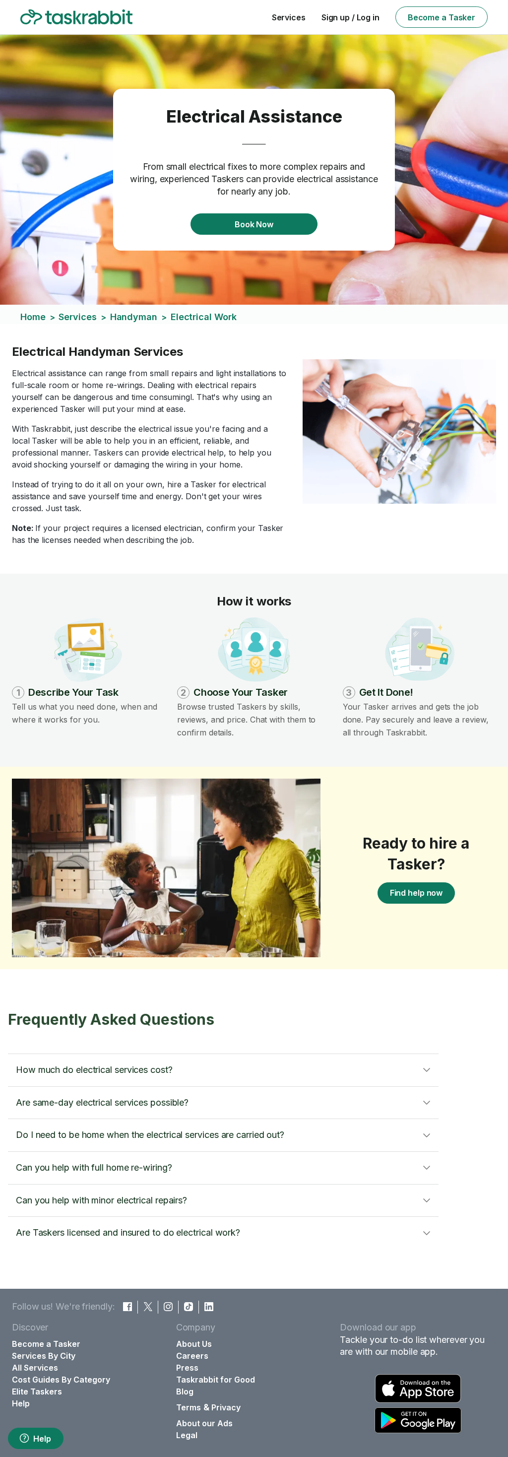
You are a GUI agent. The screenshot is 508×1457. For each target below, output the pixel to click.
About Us (194, 1344)
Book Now (254, 224)
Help (42, 1439)
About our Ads (204, 1423)
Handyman (133, 317)
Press (187, 1368)
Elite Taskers (37, 1391)
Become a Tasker (441, 17)
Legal (186, 1435)
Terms (188, 1407)
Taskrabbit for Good (215, 1380)
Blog (184, 1391)
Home (33, 317)
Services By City (43, 1356)
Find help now (416, 893)
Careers (192, 1356)
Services (289, 17)
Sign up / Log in (350, 17)
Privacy (226, 1407)
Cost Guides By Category (61, 1380)
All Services (35, 1368)
